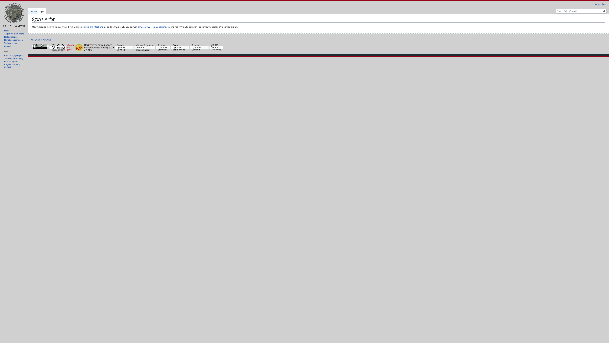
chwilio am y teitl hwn (93, 27)
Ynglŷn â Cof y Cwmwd (41, 40)
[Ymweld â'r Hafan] (14, 14)
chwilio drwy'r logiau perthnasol (153, 27)
